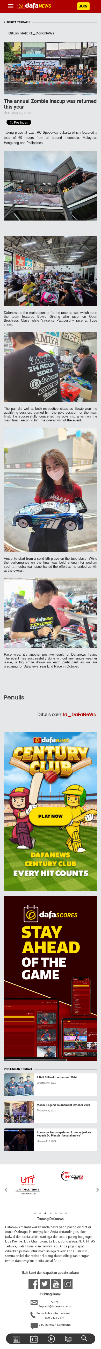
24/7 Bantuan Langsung (55, 1325)
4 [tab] (50, 1213)
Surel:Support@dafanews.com (55, 1304)
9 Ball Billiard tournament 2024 (57, 1077)
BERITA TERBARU (17, 22)
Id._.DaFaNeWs (79, 714)
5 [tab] (55, 1213)
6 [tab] (60, 1213)
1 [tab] (35, 1213)
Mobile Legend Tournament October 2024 (63, 1105)
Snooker (15, 1090)
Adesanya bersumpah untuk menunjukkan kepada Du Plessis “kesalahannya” (64, 1134)
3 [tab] (45, 1213)
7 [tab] (66, 1213)
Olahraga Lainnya (20, 1114)
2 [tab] (40, 1213)
